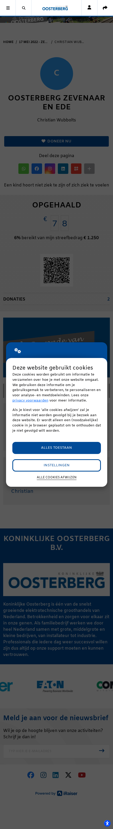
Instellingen (57, 465)
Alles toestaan (56, 448)
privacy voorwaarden (30, 400)
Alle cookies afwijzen (56, 477)
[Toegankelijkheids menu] (107, 823)
